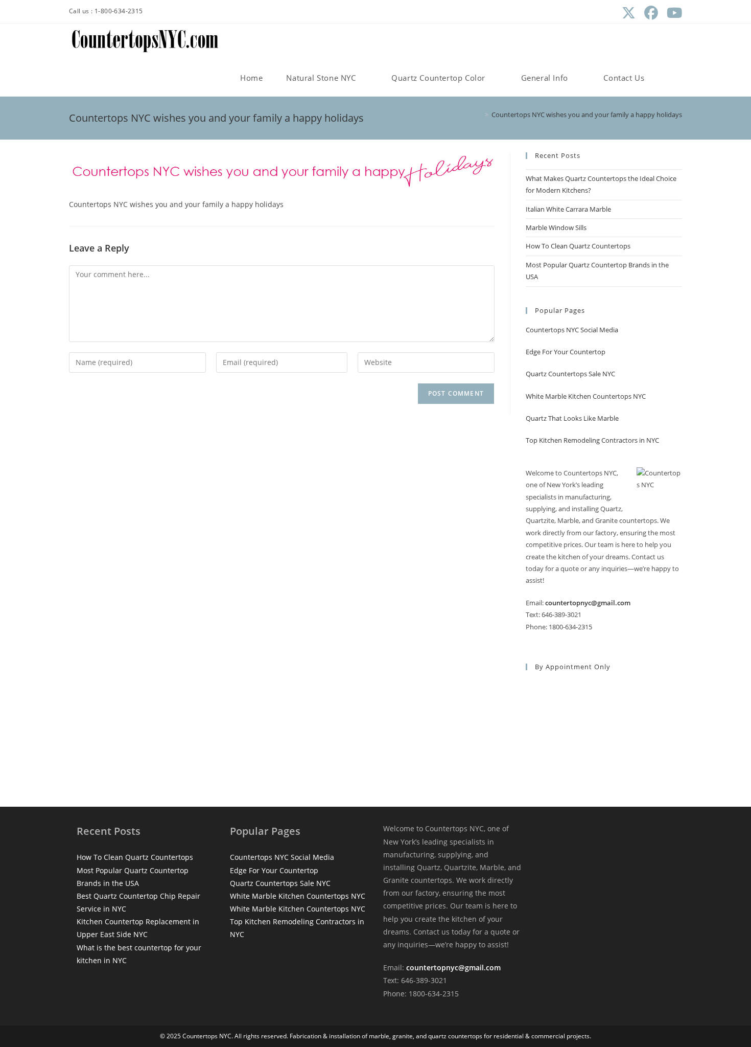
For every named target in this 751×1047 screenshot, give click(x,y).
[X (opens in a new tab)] (628, 13)
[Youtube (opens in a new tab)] (672, 13)
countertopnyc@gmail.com (587, 602)
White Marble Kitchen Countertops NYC (586, 396)
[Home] (479, 114)
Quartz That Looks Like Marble (572, 418)
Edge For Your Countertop (565, 351)
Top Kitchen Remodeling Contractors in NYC (592, 440)
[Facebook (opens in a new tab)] (651, 13)
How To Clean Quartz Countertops (578, 246)
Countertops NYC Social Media (572, 329)
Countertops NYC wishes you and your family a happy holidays (586, 114)
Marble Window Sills (556, 227)
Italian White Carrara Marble (568, 209)
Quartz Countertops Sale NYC (570, 373)
